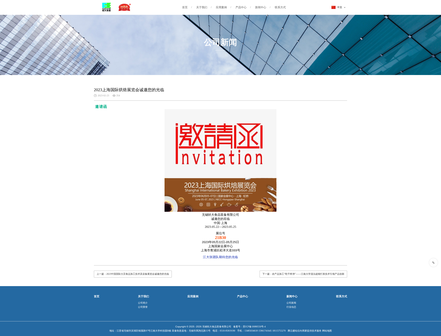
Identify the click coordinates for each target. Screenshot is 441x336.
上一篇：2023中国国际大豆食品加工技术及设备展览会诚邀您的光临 (133, 274)
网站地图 (327, 330)
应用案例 (221, 7)
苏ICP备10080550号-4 (254, 326)
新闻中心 (260, 7)
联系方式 (280, 7)
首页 (185, 7)
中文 (339, 7)
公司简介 (143, 303)
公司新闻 (291, 303)
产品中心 (241, 7)
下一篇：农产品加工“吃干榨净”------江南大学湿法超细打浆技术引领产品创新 (303, 274)
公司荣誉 (143, 307)
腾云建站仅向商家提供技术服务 (304, 330)
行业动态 (291, 307)
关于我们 (201, 7)
